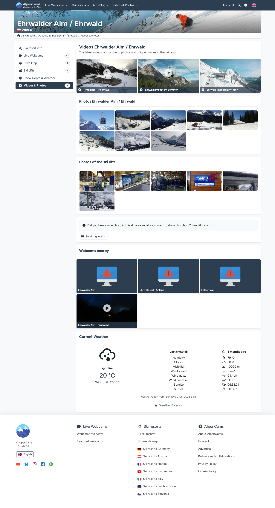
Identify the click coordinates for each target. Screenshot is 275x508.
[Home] (18, 35)
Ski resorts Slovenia (156, 493)
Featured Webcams (90, 441)
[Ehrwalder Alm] (132, 140)
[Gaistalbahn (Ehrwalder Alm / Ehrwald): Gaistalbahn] (240, 181)
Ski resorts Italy (153, 478)
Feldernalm (207, 290)
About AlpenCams (210, 434)
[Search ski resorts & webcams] (239, 5)
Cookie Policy (207, 471)
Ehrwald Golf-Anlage (152, 290)
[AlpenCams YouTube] (18, 464)
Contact (203, 441)
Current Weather (93, 336)
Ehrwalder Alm (86, 290)
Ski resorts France (155, 464)
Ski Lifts (46, 70)
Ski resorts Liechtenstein (159, 486)
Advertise (204, 449)
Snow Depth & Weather (39, 78)
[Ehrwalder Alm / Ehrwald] (97, 120)
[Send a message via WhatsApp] (51, 464)
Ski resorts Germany (156, 449)
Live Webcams (46, 55)
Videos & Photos (46, 85)
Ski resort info (33, 48)
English (27, 454)
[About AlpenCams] (245, 5)
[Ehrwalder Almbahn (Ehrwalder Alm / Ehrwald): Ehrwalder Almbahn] (97, 181)
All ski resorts (146, 434)
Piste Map (46, 63)
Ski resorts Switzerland (158, 471)
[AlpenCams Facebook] (43, 464)
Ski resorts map (148, 441)
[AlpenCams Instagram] (34, 464)
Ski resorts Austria (155, 456)
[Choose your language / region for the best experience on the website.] (254, 5)
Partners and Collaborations (216, 456)
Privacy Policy (207, 464)
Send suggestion (96, 236)
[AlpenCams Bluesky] (26, 464)
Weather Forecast (171, 405)
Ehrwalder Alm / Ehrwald (63, 35)
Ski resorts (29, 35)
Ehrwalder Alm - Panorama (93, 325)
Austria (42, 35)
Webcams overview (90, 434)
